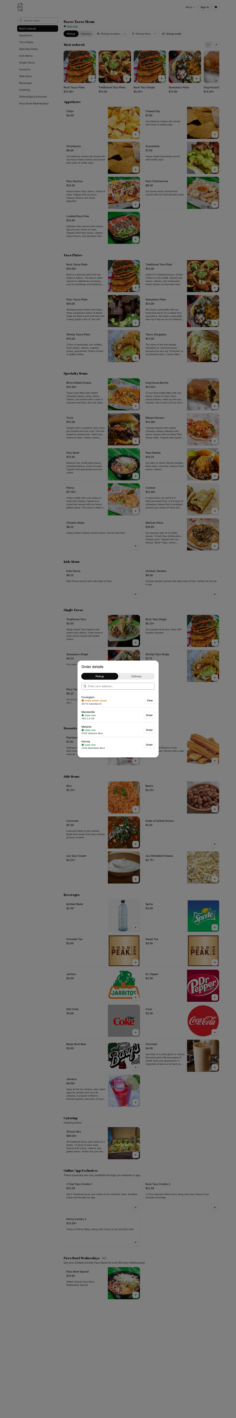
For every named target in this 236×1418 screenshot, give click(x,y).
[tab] (99, 676)
